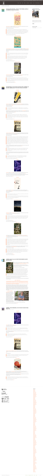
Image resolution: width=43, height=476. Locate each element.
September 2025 (35, 396)
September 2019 (35, 444)
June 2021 (34, 432)
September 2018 (35, 452)
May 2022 (34, 424)
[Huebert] (3, 260)
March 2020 (34, 440)
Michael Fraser (7, 371)
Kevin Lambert (15, 74)
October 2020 (34, 436)
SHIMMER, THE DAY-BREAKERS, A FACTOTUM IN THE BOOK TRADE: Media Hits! (17, 308)
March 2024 (34, 408)
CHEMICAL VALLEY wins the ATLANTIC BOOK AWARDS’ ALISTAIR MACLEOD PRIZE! (17, 260)
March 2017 (34, 461)
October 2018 (34, 451)
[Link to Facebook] (38, 0)
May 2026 (34, 390)
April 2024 (34, 407)
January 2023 (34, 418)
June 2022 (34, 423)
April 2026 (34, 391)
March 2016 (34, 465)
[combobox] (36, 27)
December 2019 (34, 442)
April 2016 (34, 464)
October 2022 (34, 420)
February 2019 (34, 449)
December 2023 (34, 410)
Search (33, 23)
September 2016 (35, 463)
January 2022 (34, 427)
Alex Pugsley (7, 172)
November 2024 (34, 402)
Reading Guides (34, 0)
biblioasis (13, 309)
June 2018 (34, 454)
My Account (25, 0)
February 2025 (34, 400)
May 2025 (34, 398)
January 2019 (34, 450)
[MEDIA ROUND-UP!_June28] (3, 10)
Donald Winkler (20, 74)
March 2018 (34, 456)
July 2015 (34, 469)
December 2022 (34, 419)
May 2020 (34, 438)
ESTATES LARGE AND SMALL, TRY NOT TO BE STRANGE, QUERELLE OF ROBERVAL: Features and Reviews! (17, 9)
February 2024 (34, 409)
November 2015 (34, 468)
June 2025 (34, 397)
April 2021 (34, 433)
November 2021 (34, 428)
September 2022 (35, 421)
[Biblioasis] (4, 3)
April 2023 (34, 416)
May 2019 (34, 447)
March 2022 (34, 425)
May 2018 (34, 455)
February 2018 (34, 457)
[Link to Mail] (40, 0)
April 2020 (34, 439)
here (15, 34)
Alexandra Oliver (8, 212)
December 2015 (34, 467)
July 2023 (34, 414)
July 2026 (34, 389)
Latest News (10, 309)
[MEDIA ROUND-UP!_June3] (3, 309)
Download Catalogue (30, 0)
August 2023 (34, 413)
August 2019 (34, 445)
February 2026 (34, 392)
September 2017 (35, 460)
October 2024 (34, 403)
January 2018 (34, 458)
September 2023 (35, 412)
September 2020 (35, 437)
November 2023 (34, 411)
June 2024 (34, 406)
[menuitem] (25, 0)
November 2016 (34, 462)
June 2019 (34, 446)
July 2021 (34, 431)
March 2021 (34, 434)
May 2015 (34, 470)
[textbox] (36, 27)
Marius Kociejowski (15, 350)
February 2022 (34, 426)
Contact (37, 0)
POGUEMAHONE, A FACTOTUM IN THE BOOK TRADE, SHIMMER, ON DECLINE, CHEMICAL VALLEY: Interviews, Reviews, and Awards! (17, 87)
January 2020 (34, 441)
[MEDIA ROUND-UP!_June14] (3, 88)
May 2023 (34, 415)
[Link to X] (39, 0)
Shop (27, 0)
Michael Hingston (27, 48)
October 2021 (34, 429)
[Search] (40, 3)
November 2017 (34, 459)
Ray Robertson (16, 26)
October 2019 (34, 443)
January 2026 (34, 393)
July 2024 (34, 405)
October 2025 (34, 395)
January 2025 (34, 401)
